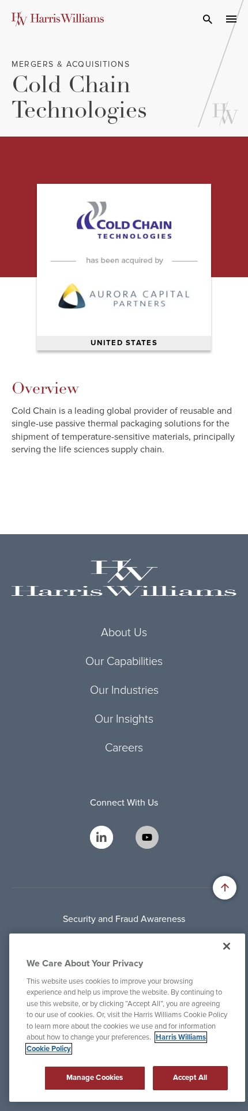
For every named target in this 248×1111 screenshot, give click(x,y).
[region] (127, 1018)
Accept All (190, 1077)
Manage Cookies (94, 1077)
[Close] (226, 946)
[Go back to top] (224, 888)
